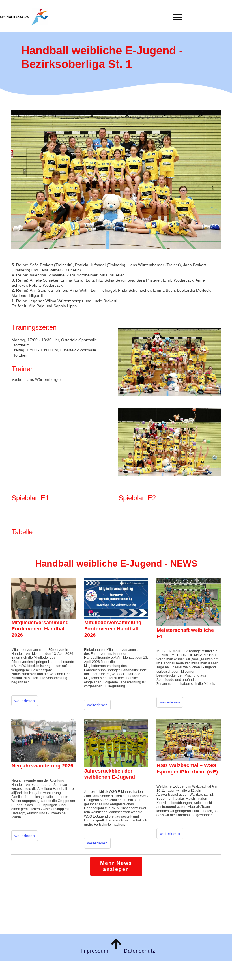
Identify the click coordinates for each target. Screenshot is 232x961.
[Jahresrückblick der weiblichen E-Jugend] (116, 743)
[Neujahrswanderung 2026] (43, 740)
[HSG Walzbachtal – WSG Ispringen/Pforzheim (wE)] (188, 740)
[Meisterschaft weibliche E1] (188, 602)
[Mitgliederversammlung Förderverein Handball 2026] (43, 598)
